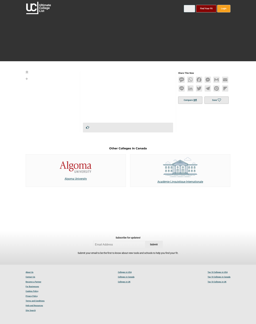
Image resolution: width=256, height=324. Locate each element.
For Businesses (32, 286)
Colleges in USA (125, 272)
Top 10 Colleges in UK (217, 282)
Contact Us (30, 277)
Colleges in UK (124, 282)
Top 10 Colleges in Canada (219, 277)
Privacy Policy (32, 296)
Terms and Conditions (35, 301)
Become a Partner (33, 282)
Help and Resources (34, 305)
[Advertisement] (128, 95)
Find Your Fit (206, 8)
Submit (154, 244)
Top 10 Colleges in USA (218, 272)
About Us (29, 272)
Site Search (31, 310)
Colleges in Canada (126, 277)
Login (223, 8)
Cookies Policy (32, 291)
